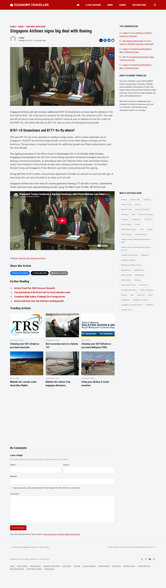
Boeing (15, 258)
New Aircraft (24, 258)
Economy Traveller (31, 5)
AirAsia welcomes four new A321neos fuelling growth (39, 301)
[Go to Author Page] (13, 39)
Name (13, 464)
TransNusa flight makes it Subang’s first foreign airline (39, 296)
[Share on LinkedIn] (109, 40)
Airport (138, 204)
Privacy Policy (44, 559)
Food (142, 229)
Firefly (137, 224)
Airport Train (126, 209)
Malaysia (145, 255)
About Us (34, 559)
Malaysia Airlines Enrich (131, 265)
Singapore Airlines (37, 258)
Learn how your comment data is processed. (61, 534)
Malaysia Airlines (128, 260)
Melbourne (139, 270)
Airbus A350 (126, 204)
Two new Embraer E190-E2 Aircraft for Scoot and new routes (42, 292)
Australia (124, 214)
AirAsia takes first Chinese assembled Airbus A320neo (131, 547)
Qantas (124, 295)
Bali (133, 214)
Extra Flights (126, 224)
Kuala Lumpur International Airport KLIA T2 (136, 248)
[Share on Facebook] (105, 40)
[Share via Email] (113, 40)
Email (66, 464)
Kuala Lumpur (141, 234)
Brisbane (124, 219)
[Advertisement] (83, 15)
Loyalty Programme (129, 255)
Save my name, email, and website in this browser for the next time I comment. (46, 488)
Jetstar (150, 229)
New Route (139, 275)
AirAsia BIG (135, 199)
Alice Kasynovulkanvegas (133, 41)
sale (132, 295)
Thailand (149, 304)
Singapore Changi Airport (131, 304)
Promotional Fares (128, 290)
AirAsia (124, 199)
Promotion (143, 285)
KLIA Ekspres (126, 234)
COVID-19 (148, 219)
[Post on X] (101, 40)
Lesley (21, 37)
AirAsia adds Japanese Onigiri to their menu (29, 547)
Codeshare (136, 219)
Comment (15, 494)
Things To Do (126, 309)
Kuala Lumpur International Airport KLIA (136, 240)
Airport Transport (142, 209)
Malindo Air (126, 270)
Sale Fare (141, 295)
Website (13, 476)
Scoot (150, 295)
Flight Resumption (128, 229)
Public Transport (146, 290)
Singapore (125, 299)
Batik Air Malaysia (145, 214)
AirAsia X (147, 199)
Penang (137, 280)
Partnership (126, 280)
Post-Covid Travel (128, 285)
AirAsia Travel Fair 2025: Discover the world (34, 288)
